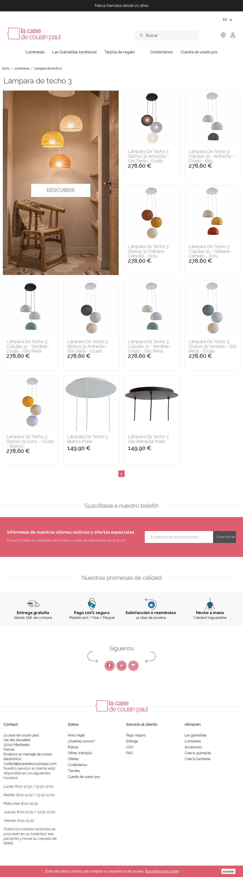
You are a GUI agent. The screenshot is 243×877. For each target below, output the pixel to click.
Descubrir (61, 190)
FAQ (129, 753)
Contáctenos (77, 765)
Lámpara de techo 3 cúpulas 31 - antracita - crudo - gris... (211, 156)
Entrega (132, 741)
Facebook (110, 666)
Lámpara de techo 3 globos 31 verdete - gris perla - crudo (212, 346)
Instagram (133, 666)
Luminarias (193, 741)
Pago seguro (136, 735)
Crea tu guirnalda (198, 753)
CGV (130, 747)
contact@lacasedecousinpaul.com (30, 764)
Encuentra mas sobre (162, 871)
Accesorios (193, 747)
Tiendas (74, 771)
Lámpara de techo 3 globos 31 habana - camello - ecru (148, 251)
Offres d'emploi (80, 753)
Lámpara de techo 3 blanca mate (87, 439)
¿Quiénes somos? (81, 741)
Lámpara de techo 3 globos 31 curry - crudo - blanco (30, 441)
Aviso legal (76, 735)
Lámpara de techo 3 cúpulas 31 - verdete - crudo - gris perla (28, 346)
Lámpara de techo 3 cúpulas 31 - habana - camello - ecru (211, 251)
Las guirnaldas (196, 735)
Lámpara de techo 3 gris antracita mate (148, 439)
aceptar (228, 871)
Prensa (73, 747)
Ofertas (73, 759)
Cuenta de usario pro (84, 777)
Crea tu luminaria (197, 759)
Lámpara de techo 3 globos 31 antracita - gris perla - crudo (148, 156)
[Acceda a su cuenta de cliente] (233, 36)
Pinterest (121, 666)
